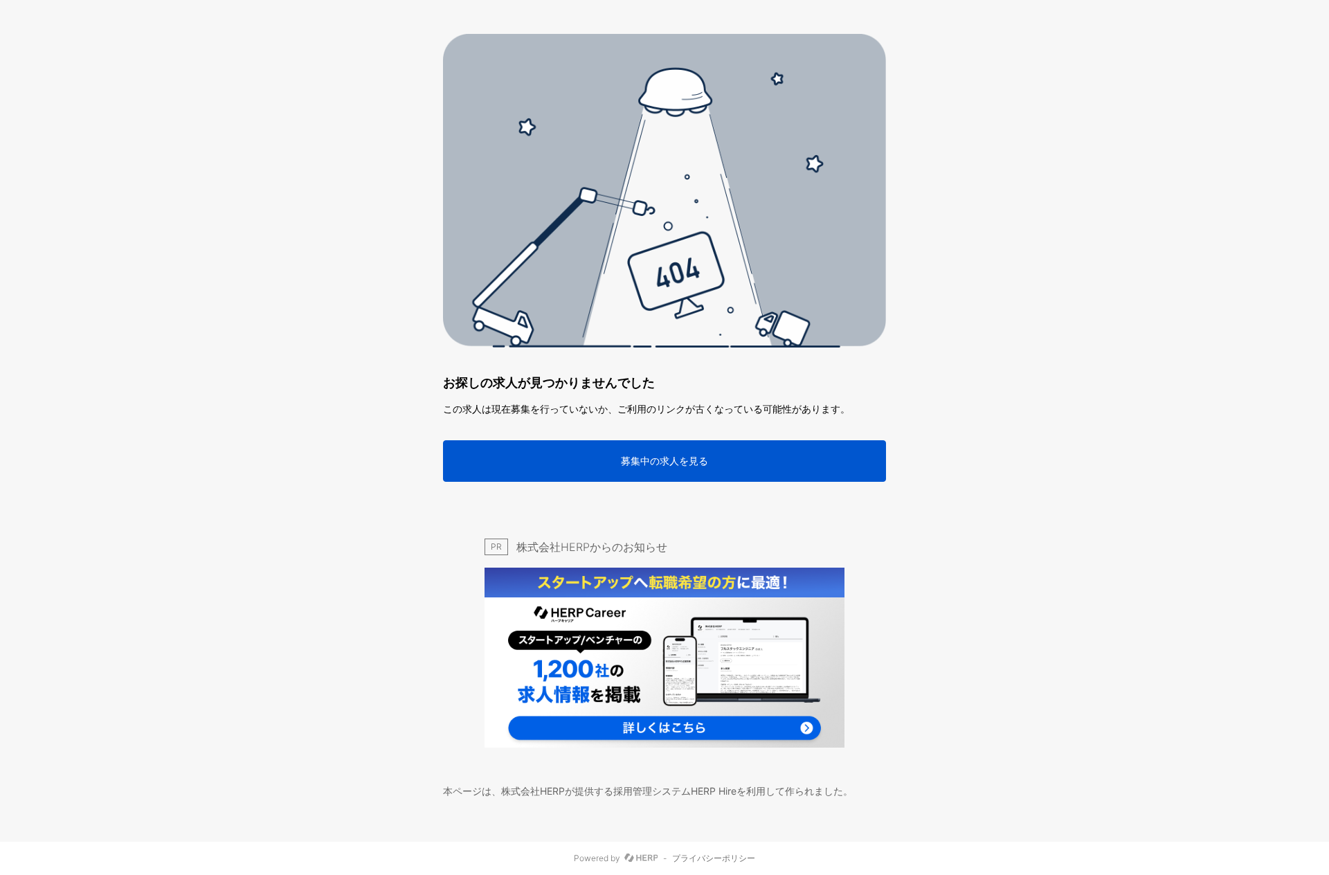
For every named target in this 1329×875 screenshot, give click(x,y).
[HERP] (641, 858)
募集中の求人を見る (664, 461)
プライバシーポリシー (713, 858)
